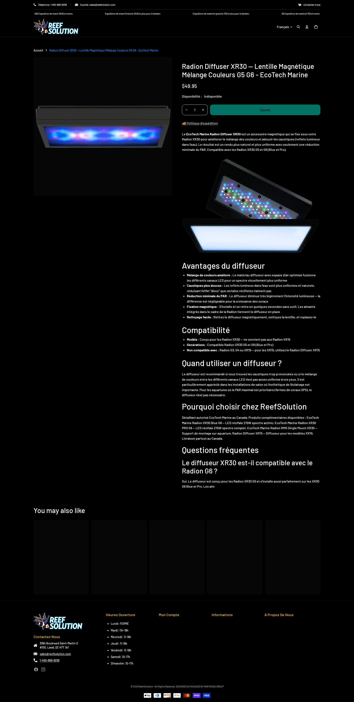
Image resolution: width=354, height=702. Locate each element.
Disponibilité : (192, 96)
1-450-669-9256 (49, 660)
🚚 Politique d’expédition (200, 123)
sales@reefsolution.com (55, 654)
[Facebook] (36, 669)
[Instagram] (43, 669)
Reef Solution (146, 686)
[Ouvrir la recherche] (298, 26)
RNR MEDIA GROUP (214, 686)
